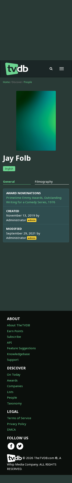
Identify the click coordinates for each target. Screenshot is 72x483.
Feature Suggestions (21, 348)
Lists (10, 392)
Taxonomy (14, 403)
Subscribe (14, 337)
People (28, 82)
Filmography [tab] (44, 181)
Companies (15, 386)
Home (6, 82)
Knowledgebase (18, 354)
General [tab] (9, 181)
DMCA (11, 429)
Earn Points (15, 331)
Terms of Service (19, 418)
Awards (12, 380)
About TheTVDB (18, 325)
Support (13, 360)
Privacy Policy (16, 424)
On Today (13, 374)
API (9, 342)
